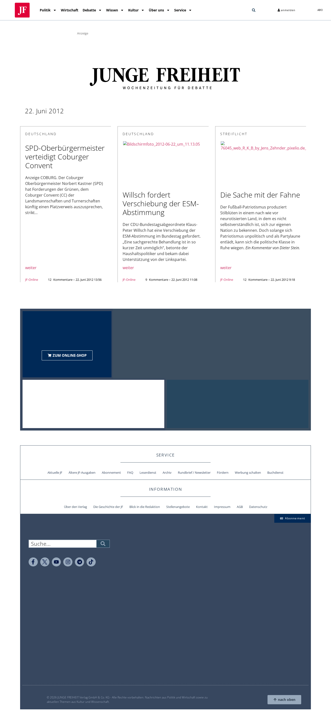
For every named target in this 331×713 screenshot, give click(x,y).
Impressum (222, 507)
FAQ (130, 472)
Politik (45, 10)
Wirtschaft (69, 10)
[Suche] (103, 543)
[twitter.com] (44, 562)
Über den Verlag (75, 507)
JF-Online (31, 279)
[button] (254, 10)
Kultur (133, 10)
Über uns (156, 10)
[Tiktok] (91, 562)
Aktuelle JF (54, 472)
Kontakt (202, 507)
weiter (31, 267)
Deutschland (41, 134)
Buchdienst (275, 472)
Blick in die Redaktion (144, 507)
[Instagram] (67, 562)
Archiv (167, 472)
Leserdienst (148, 472)
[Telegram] (79, 562)
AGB (240, 507)
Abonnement (111, 472)
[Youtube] (56, 562)
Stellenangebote (178, 507)
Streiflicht (233, 134)
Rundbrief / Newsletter (194, 472)
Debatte (89, 10)
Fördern (223, 472)
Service (180, 10)
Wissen (112, 10)
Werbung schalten (248, 472)
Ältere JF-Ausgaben (82, 472)
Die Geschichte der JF (108, 507)
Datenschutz (258, 507)
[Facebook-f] (33, 562)
